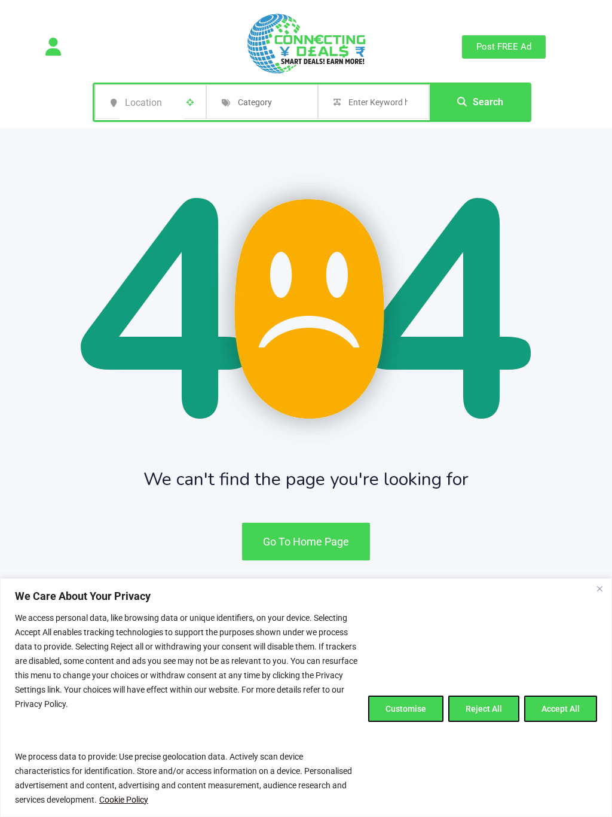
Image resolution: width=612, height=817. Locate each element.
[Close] (599, 588)
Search (488, 102)
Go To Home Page (306, 541)
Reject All (484, 709)
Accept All (560, 709)
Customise (405, 709)
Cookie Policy (123, 799)
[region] (306, 697)
